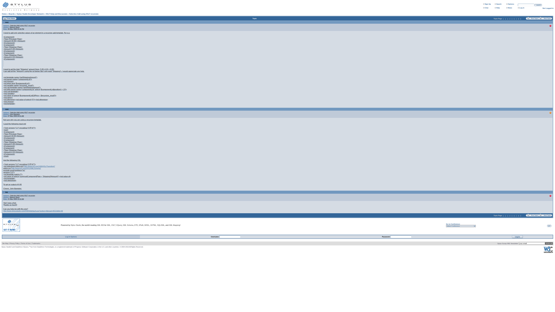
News (510, 8)
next (7, 22)
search (538, 5)
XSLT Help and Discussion (56, 14)
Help (498, 8)
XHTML (153, 225)
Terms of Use (25, 243)
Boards (12, 14)
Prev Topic (534, 18)
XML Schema (128, 225)
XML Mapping (174, 225)
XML (108, 225)
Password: (386, 237)
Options (511, 4)
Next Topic (547, 18)
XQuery (119, 225)
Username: (215, 237)
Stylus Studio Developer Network (30, 14)
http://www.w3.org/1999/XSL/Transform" (39, 166)
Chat (486, 8)
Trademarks (36, 243)
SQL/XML (161, 225)
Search (499, 4)
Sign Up (488, 4)
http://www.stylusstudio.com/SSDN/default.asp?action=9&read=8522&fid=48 (33, 211)
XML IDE (100, 225)
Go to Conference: (453, 224)
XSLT (113, 225)
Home (4, 14)
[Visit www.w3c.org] (548, 252)
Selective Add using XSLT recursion (83, 14)
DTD (136, 225)
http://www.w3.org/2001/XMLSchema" (26, 168)
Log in (521, 8)
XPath (141, 225)
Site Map (5, 243)
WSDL (146, 225)
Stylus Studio (76, 225)
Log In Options (71, 237)
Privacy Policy (15, 243)
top (6, 192)
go (549, 226)
